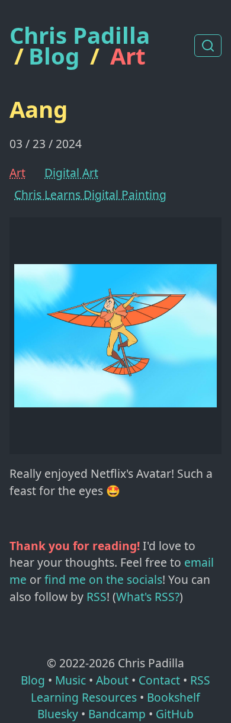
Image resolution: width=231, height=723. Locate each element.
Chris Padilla (79, 35)
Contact (159, 680)
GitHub (175, 714)
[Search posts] (208, 45)
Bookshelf (173, 697)
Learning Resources (84, 697)
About (112, 680)
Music (70, 680)
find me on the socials (103, 579)
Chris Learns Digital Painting (90, 195)
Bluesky (57, 714)
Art (128, 55)
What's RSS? (147, 597)
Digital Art (71, 173)
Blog (53, 55)
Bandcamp (117, 714)
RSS (96, 597)
